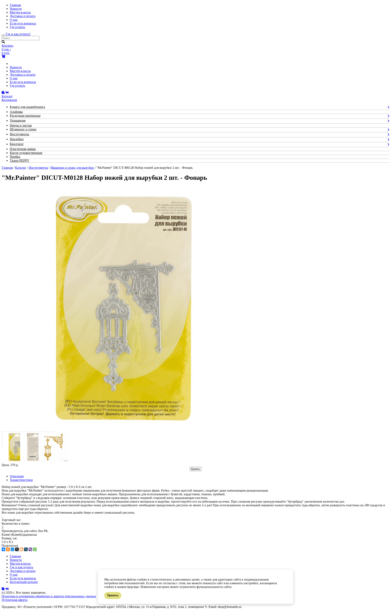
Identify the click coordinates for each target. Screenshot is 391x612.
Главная (15, 5)
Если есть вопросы (23, 23)
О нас (14, 19)
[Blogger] (21, 549)
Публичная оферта (14, 600)
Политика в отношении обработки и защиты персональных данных (49, 596)
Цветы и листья (21, 125)
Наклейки (17, 139)
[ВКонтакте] (3, 549)
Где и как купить (21, 567)
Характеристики (21, 480)
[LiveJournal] (26, 549)
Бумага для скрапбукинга (27, 107)
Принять (113, 595)
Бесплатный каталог (24, 582)
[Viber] (30, 549)
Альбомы (16, 111)
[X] (17, 549)
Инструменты (19, 134)
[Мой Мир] (12, 549)
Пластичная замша (23, 149)
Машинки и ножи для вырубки (72, 167)
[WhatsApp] (35, 549)
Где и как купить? (18, 34)
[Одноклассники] (8, 549)
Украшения (17, 120)
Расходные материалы (25, 115)
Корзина (7, 45)
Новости (16, 8)
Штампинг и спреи (23, 129)
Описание (17, 476)
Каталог (20, 167)
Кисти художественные (26, 152)
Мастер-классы (20, 12)
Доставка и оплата (22, 16)
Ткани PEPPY (19, 160)
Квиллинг (17, 144)
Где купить (17, 27)
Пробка (15, 156)
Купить (195, 469)
